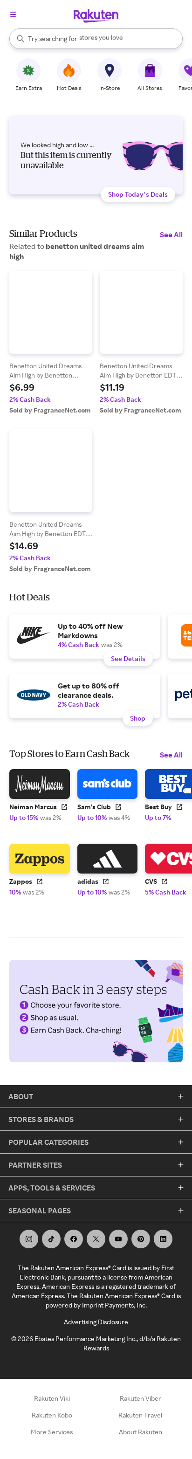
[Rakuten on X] (96, 1239)
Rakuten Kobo (52, 1415)
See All (171, 234)
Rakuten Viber (140, 1398)
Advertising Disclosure (96, 1322)
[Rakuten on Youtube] (118, 1239)
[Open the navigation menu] (13, 14)
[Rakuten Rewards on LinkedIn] (163, 1239)
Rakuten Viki (52, 1398)
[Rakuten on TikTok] (51, 1239)
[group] (50, 342)
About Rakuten (140, 1432)
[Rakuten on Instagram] (29, 1239)
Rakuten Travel (140, 1415)
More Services (52, 1432)
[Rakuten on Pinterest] (140, 1239)
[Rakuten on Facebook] (73, 1239)
